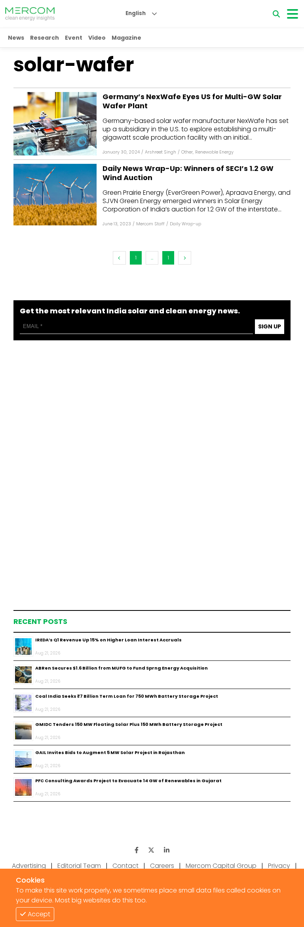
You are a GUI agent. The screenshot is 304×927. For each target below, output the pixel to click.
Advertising (29, 865)
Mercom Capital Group (221, 865)
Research (44, 38)
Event (73, 38)
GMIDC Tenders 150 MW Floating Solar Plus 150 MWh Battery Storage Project (128, 724)
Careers (162, 865)
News (16, 38)
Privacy (279, 865)
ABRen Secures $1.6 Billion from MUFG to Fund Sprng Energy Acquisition (121, 668)
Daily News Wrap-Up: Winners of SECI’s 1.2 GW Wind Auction (188, 173)
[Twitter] (151, 850)
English (135, 13)
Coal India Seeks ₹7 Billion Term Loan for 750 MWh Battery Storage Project (126, 696)
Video (97, 38)
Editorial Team (79, 865)
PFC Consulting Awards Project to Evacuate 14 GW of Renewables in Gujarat (128, 780)
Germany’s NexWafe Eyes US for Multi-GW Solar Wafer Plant (192, 101)
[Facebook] (55, 123)
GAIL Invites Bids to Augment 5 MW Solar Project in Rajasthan (110, 752)
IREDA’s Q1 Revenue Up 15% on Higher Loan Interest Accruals (108, 640)
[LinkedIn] (166, 850)
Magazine (126, 38)
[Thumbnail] (23, 646)
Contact (125, 865)
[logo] (29, 14)
